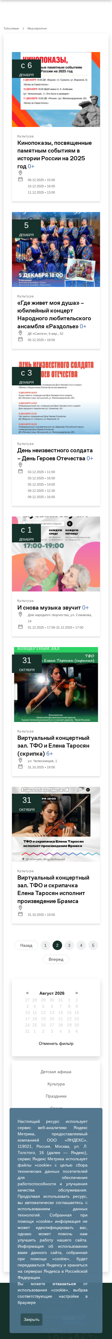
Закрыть (31, 1319)
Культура (56, 1083)
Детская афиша (56, 1071)
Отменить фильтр (56, 1043)
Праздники (56, 1096)
